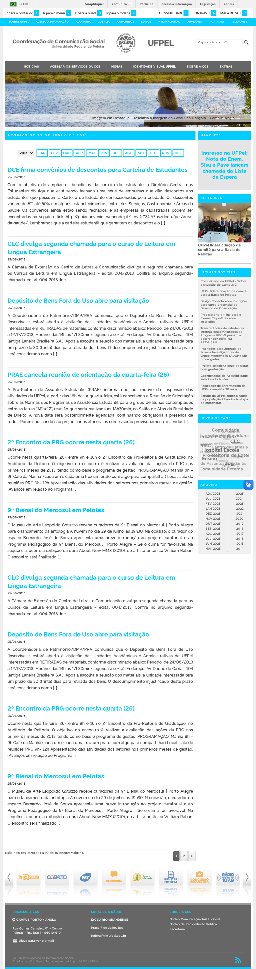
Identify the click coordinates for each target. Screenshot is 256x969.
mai (91, 153)
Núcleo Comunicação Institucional (195, 919)
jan (42, 153)
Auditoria (83, 21)
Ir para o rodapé (120, 13)
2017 (240, 533)
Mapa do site (233, 13)
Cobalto (104, 21)
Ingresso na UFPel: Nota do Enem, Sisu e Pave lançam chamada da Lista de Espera (224, 165)
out (153, 153)
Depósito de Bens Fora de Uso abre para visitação (78, 300)
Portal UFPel (19, 21)
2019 (240, 523)
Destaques (211, 197)
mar (66, 153)
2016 (240, 538)
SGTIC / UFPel (88, 961)
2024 (240, 498)
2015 (240, 543)
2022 (240, 508)
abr (79, 153)
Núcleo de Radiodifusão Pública (193, 924)
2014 (240, 548)
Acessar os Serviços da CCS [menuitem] (75, 66)
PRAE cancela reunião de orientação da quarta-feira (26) (88, 374)
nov (166, 153)
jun (103, 153)
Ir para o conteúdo (22, 13)
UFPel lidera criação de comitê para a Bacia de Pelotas (223, 292)
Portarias (217, 21)
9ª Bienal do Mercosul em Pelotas (56, 509)
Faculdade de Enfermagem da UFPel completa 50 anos (223, 387)
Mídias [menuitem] (116, 66)
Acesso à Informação (52, 21)
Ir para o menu (56, 13)
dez (178, 153)
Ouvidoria (194, 21)
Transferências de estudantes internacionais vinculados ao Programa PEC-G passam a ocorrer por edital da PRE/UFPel (224, 253)
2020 (240, 518)
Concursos (125, 21)
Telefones (239, 21)
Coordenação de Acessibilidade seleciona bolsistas (224, 377)
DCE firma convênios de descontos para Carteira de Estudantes (98, 169)
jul (116, 153)
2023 (240, 503)
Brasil (23, 4)
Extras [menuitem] (226, 66)
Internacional (169, 21)
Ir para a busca (88, 13)
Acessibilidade (172, 13)
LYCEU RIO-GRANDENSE (109, 919)
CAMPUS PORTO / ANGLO (36, 919)
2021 (240, 513)
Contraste (203, 13)
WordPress (36, 961)
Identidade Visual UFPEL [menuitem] (154, 66)
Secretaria (177, 929)
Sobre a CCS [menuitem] (197, 66)
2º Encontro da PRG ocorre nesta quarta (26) (71, 442)
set (141, 153)
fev (54, 153)
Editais (146, 21)
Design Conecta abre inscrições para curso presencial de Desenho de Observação (224, 304)
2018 (240, 528)
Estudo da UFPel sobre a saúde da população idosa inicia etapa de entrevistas (224, 399)
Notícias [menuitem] (31, 66)
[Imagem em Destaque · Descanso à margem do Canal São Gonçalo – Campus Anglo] (128, 126)
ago (128, 153)
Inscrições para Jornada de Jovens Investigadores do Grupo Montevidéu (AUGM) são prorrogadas (223, 354)
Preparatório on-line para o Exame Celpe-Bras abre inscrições (220, 318)
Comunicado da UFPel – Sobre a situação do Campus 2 (223, 282)
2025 (240, 493)
